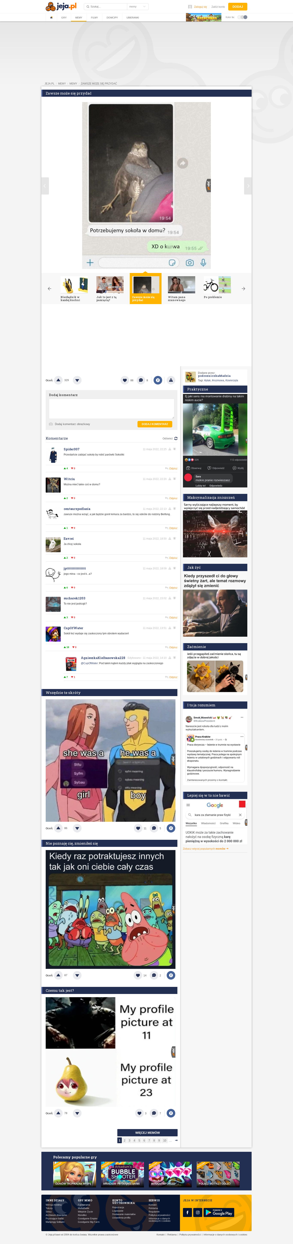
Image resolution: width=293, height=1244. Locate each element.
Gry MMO (85, 1200)
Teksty (49, 1208)
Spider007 (72, 449)
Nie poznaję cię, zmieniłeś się (72, 843)
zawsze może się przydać (99, 83)
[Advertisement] (146, 336)
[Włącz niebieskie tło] (245, 17)
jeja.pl (49, 83)
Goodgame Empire (87, 1218)
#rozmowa (218, 380)
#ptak (207, 380)
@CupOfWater (89, 663)
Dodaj (238, 6)
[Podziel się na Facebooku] (157, 380)
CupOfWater (73, 628)
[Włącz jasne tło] (239, 17)
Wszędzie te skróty (63, 692)
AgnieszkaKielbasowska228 (103, 658)
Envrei (69, 539)
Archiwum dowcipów (56, 1215)
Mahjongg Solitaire (55, 1222)
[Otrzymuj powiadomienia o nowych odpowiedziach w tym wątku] (175, 627)
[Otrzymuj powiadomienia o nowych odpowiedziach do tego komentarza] (175, 449)
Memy (78, 17)
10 (164, 1140)
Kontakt (153, 1205)
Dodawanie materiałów (124, 1214)
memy (62, 83)
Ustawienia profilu (121, 1218)
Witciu (69, 479)
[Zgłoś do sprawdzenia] (171, 380)
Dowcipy (112, 17)
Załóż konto (218, 6)
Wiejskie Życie (85, 1212)
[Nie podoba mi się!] (82, 380)
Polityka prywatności (159, 1215)
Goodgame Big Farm (89, 1222)
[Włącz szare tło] (242, 17)
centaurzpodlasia (77, 509)
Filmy (94, 17)
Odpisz (173, 468)
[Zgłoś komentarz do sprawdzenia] (170, 449)
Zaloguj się (200, 6)
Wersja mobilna (54, 1205)
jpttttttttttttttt (75, 568)
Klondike (82, 1215)
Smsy (49, 1212)
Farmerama (84, 1205)
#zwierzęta (231, 380)
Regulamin (154, 1212)
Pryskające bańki (55, 1218)
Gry (63, 17)
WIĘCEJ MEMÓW (147, 1132)
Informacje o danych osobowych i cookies (160, 1219)
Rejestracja (118, 1207)
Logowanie (117, 1211)
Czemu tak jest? (60, 990)
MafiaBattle (83, 1208)
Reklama (153, 1208)
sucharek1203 (74, 598)
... (170, 1140)
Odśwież (168, 438)
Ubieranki (133, 17)
